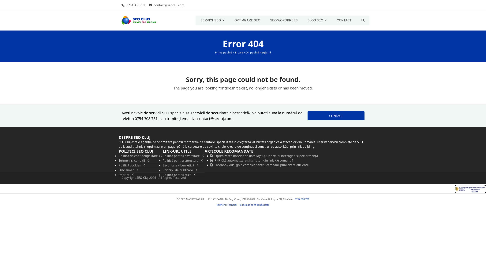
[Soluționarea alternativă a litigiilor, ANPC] (470, 192)
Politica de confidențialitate (254, 204)
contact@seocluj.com (169, 5)
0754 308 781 (135, 5)
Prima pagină (223, 52)
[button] (363, 20)
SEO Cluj (142, 178)
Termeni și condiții (227, 204)
